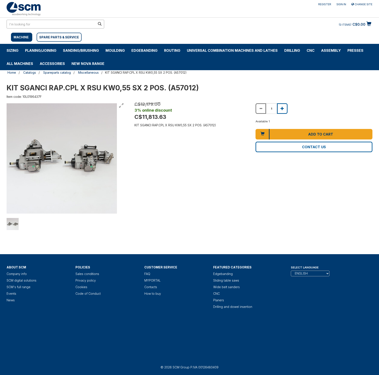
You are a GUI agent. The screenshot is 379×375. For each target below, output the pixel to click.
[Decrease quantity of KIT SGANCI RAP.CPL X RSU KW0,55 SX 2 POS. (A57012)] (261, 108)
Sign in (341, 4)
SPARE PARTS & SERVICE (59, 37)
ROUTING (172, 50)
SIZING (12, 50)
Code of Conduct (88, 293)
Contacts (150, 287)
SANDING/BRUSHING (81, 50)
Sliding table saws (226, 280)
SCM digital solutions (21, 280)
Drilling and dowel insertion (232, 307)
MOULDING (115, 50)
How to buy (152, 293)
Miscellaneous (88, 72)
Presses (355, 50)
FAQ (147, 274)
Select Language (305, 267)
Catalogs (29, 72)
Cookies (81, 287)
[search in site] (99, 24)
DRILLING (292, 50)
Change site (363, 4)
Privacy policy (85, 280)
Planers (218, 300)
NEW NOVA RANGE (88, 63)
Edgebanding (144, 50)
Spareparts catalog (57, 72)
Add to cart (320, 134)
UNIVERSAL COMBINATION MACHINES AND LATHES (232, 50)
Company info (17, 274)
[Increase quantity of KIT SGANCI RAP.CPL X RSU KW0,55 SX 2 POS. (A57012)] (282, 108)
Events (11, 293)
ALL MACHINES (20, 63)
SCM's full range (18, 287)
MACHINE (21, 37)
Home (11, 72)
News (11, 300)
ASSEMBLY (331, 50)
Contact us (314, 147)
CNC (311, 50)
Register (324, 4)
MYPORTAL (152, 280)
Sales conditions (87, 274)
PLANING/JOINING (40, 50)
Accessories (52, 63)
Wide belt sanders (226, 287)
